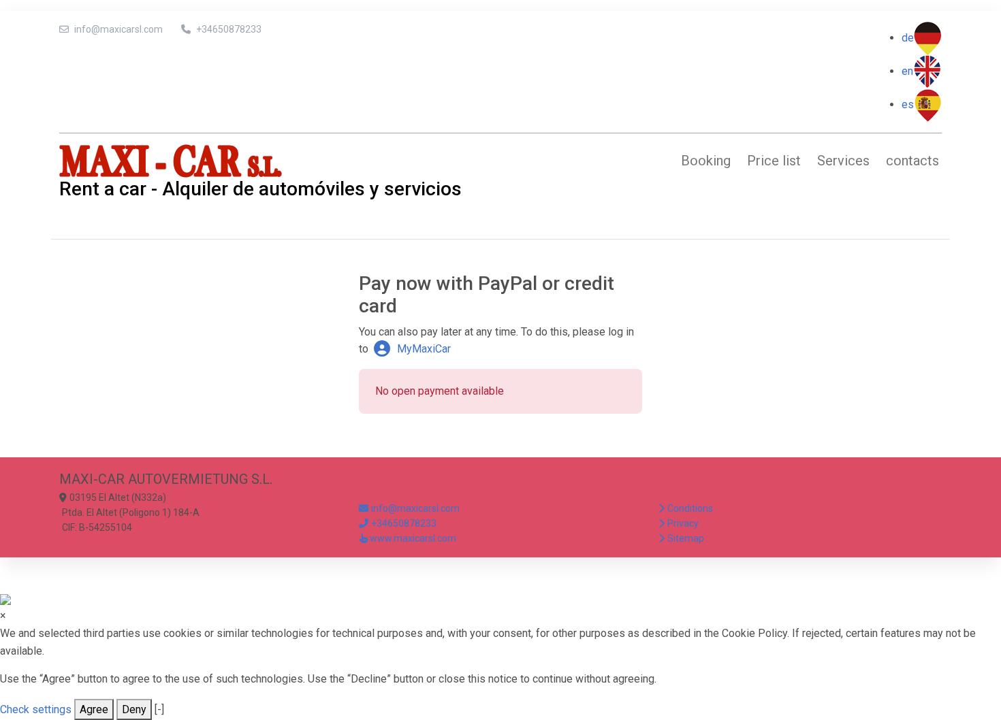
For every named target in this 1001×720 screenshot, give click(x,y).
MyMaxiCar (422, 348)
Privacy (683, 523)
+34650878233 (228, 29)
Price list (774, 160)
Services (843, 160)
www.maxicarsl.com (413, 538)
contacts (912, 160)
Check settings (36, 709)
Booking (706, 160)
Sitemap (685, 538)
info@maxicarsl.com (118, 29)
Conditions (690, 508)
